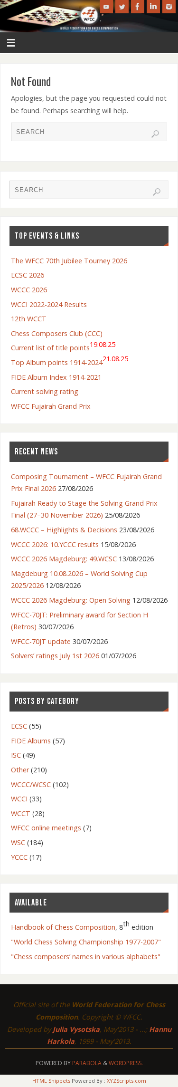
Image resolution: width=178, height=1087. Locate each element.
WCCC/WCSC (31, 784)
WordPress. (126, 1063)
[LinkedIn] (153, 6)
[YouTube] (106, 6)
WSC (18, 842)
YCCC (19, 857)
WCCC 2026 (29, 289)
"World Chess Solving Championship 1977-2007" (86, 941)
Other (20, 769)
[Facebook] (137, 6)
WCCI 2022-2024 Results (49, 304)
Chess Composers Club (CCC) (57, 333)
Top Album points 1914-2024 (69, 360)
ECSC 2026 (27, 274)
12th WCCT (29, 318)
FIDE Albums (31, 740)
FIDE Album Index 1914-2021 (56, 377)
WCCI (19, 798)
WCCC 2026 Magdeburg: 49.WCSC (64, 558)
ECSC (19, 726)
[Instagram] (169, 6)
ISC (16, 755)
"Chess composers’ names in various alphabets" (85, 956)
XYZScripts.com (126, 1080)
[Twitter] (122, 6)
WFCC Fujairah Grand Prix (51, 406)
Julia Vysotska (76, 1029)
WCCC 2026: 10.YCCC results (55, 544)
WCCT (20, 813)
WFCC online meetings (46, 827)
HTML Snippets (51, 1080)
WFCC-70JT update (41, 641)
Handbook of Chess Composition (63, 927)
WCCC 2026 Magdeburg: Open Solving (71, 600)
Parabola (87, 1063)
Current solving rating (44, 391)
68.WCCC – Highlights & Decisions (64, 529)
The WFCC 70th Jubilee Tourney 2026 (69, 260)
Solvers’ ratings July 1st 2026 (55, 655)
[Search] (155, 134)
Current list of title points (63, 346)
